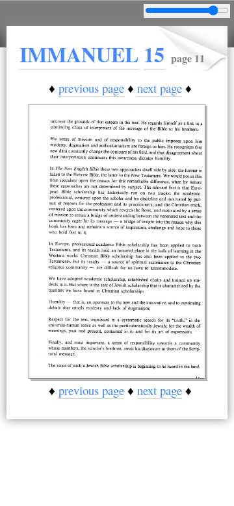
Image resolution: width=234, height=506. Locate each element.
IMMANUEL (79, 54)
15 (154, 54)
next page (159, 88)
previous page (91, 88)
